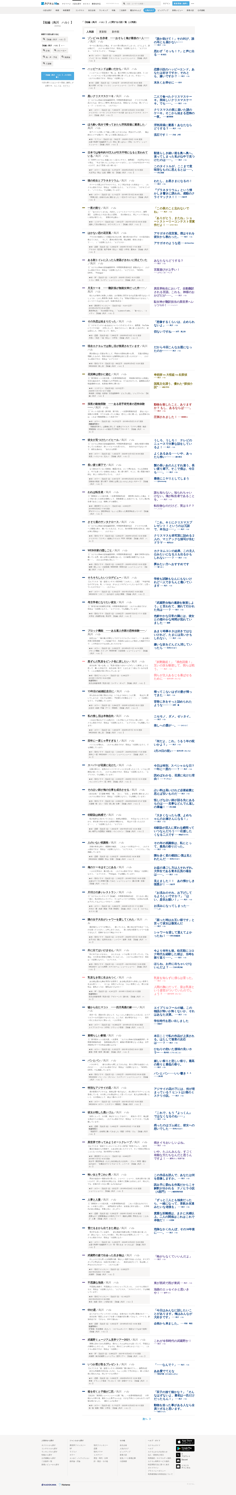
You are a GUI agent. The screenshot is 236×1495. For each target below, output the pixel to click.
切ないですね (163, 331)
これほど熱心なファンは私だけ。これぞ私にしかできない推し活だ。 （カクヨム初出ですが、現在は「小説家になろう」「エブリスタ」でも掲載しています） (119, 723)
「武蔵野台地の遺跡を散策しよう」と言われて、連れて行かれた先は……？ (174, 606)
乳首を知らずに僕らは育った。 (174, 978)
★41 (90, 752)
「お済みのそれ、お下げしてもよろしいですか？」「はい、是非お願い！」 (173, 896)
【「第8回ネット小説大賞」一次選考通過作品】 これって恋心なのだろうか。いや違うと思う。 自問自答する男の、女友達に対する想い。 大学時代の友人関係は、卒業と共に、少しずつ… (118, 1206)
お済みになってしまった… (171, 905)
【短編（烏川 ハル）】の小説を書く (57, 76)
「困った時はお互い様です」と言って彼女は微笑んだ (174, 921)
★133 (91, 83)
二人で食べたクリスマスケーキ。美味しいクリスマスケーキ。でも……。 (173, 100)
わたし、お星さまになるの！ (173, 181)
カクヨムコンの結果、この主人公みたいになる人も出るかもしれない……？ (174, 554)
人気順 (90, 31)
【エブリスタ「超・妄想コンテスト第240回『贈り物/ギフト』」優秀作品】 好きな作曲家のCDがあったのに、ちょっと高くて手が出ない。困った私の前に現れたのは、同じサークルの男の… (118, 1371)
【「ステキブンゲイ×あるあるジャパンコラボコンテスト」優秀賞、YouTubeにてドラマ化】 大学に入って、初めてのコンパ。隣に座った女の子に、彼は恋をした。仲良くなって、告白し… (118, 328)
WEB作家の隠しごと (100, 550)
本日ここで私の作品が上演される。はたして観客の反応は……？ (174, 1039)
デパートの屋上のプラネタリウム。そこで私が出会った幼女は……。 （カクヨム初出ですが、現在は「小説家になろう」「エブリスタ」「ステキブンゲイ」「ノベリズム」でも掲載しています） (119, 187)
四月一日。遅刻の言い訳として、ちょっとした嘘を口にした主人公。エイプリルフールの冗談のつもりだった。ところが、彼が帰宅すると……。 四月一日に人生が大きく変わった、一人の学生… (119, 1017)
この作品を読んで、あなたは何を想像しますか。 (174, 1176)
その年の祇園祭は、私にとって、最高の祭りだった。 (173, 844)
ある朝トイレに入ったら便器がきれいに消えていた (117, 260)
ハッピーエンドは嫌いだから (104, 69)
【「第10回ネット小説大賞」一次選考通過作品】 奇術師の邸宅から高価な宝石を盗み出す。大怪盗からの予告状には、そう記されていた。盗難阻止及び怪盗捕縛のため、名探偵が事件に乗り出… (119, 381)
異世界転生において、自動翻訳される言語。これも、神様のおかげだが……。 (174, 292)
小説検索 (123, 1461)
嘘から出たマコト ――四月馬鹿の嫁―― (112, 1007)
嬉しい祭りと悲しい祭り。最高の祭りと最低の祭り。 (174, 1062)
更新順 (103, 31)
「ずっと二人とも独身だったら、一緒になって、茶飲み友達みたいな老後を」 (174, 1203)
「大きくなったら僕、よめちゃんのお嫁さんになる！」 (173, 817)
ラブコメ (97, 139)
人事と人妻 (94, 1199)
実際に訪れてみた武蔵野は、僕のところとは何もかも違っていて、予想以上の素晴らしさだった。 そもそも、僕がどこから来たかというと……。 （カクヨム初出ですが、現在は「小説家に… (119, 1346)
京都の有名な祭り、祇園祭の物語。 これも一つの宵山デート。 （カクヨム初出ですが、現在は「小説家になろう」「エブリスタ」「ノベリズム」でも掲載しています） (119, 849)
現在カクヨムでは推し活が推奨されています (114, 346)
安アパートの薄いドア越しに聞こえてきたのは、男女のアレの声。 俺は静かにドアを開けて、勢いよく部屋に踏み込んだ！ (118, 133)
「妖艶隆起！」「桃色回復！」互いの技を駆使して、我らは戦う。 (174, 665)
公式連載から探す (49, 1458)
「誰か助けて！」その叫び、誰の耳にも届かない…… (174, 40)
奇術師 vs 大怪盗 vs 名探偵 (170, 374)
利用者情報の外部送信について (160, 1474)
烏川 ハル (96, 41)
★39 (90, 801)
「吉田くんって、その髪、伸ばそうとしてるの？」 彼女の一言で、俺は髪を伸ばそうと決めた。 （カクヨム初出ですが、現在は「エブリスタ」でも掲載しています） (118, 1119)
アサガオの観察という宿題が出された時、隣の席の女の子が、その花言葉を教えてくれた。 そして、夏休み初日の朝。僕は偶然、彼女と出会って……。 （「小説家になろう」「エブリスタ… (119, 239)
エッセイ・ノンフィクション (79, 1458)
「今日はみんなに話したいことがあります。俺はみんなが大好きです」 (173, 1314)
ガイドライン (153, 1467)
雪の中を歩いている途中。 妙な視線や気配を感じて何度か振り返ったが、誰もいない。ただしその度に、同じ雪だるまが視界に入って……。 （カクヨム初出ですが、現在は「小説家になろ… (118, 1235)
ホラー (98, 55)
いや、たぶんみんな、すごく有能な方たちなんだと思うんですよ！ (173, 1155)
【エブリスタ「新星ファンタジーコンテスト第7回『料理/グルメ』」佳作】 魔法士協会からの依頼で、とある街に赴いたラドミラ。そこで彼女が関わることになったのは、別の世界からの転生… (119, 1149)
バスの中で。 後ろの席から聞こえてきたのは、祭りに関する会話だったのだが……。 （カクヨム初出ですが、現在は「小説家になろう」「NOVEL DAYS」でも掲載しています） (118, 1067)
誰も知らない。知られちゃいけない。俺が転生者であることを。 (174, 496)
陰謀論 (67, 57)
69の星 (92, 1310)
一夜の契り (94, 208)
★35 (90, 856)
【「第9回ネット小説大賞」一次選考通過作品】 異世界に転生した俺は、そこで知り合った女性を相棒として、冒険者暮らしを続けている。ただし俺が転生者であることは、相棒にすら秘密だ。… (119, 499)
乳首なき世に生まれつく (102, 977)
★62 (90, 277)
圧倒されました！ (165, 417)
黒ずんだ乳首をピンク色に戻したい (108, 661)
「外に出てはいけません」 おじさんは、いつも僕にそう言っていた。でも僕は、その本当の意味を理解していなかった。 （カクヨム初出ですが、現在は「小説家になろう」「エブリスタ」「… (118, 957)
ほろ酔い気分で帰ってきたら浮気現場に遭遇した (116, 124)
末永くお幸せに (164, 82)
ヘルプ (150, 1448)
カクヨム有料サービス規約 (158, 1461)
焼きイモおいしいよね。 (170, 1142)
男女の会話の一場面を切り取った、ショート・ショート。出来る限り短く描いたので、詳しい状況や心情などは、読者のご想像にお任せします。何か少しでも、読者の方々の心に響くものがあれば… (119, 1181)
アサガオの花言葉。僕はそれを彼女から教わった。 (174, 235)
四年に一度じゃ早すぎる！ (103, 740)
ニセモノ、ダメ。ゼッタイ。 (173, 716)
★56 (90, 363)
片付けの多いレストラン (102, 892)
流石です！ (161, 134)
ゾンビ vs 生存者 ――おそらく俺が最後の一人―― (118, 38)
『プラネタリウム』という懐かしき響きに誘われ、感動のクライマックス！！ (174, 193)
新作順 (115, 31)
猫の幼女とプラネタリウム (103, 180)
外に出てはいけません (101, 950)
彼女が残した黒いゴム (101, 1112)
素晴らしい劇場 (97, 1035)
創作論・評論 (75, 1461)
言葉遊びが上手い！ (167, 269)
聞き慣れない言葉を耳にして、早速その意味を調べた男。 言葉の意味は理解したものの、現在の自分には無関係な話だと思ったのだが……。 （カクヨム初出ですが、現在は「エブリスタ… (118, 356)
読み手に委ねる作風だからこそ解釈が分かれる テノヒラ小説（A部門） (174, 1188)
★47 (90, 591)
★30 (90, 1353)
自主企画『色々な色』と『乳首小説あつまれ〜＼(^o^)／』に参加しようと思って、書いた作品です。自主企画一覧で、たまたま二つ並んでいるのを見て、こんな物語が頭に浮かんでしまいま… (118, 668)
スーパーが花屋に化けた (102, 765)
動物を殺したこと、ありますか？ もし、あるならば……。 (173, 406)
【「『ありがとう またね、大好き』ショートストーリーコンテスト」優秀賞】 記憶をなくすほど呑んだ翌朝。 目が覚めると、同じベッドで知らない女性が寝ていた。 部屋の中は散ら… (118, 214)
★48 (90, 305)
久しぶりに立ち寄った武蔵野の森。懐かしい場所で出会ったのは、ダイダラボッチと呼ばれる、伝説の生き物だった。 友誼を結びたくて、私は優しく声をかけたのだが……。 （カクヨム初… (119, 1262)
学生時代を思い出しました (171, 1021)
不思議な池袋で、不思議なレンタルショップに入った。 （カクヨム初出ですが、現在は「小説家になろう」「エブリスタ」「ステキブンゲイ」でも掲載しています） (119, 1289)
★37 (90, 1188)
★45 (90, 421)
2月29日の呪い (163, 750)
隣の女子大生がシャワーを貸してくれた (111, 919)
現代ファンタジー (101, 675)
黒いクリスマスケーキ (101, 96)
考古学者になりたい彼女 (102, 602)
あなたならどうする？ (169, 260)
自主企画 (123, 1445)
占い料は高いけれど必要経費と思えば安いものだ (174, 792)
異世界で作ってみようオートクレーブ (110, 1142)
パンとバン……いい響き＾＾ (173, 1073)
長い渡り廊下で (97, 465)
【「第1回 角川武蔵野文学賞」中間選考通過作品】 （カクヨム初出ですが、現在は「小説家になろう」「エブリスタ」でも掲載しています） (118, 607)
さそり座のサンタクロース (103, 522)
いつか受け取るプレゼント (103, 1364)
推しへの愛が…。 (165, 725)
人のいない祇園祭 (98, 842)
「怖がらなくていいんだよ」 (173, 1256)
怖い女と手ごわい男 (99, 1174)
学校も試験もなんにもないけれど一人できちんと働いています (173, 582)
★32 (90, 829)
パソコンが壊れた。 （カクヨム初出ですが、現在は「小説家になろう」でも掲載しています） (118, 746)
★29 (90, 1296)
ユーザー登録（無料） (63, 82)
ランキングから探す (49, 1451)
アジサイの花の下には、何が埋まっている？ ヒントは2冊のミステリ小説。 (174, 1092)
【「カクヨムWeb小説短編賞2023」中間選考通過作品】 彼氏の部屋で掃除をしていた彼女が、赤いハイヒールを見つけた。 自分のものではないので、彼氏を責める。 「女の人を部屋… (118, 446)
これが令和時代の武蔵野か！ (172, 1340)
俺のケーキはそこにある (102, 867)
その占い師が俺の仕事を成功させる (108, 789)
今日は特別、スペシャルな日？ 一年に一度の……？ (175, 767)
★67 (90, 170)
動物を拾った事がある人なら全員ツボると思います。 (174, 1406)
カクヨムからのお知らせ (157, 1451)
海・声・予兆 (51, 57)
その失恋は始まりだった (102, 321)
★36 (90, 937)
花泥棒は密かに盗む (99, 374)
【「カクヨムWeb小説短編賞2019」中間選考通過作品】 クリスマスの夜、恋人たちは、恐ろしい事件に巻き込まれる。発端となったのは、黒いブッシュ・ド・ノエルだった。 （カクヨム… (118, 103)
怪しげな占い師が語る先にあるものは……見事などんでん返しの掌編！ (174, 803)
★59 (90, 139)
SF (95, 277)
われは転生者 (95, 492)
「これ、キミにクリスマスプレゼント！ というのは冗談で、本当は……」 (173, 526)
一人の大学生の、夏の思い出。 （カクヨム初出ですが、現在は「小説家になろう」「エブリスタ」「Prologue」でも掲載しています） (118, 872)
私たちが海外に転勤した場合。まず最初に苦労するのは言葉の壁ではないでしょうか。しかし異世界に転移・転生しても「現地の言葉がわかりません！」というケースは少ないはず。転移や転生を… (119, 298)
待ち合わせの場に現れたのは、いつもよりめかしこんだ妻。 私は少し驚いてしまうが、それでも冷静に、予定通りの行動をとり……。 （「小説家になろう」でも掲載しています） (118, 698)
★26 (90, 1126)
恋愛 (97, 83)
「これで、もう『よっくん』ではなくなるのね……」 (173, 1114)
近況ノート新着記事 (128, 1458)
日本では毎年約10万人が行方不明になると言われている (118, 154)
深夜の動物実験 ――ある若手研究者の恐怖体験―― (116, 405)
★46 (90, 388)
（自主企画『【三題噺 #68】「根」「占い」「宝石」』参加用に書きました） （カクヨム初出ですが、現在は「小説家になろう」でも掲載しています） (119, 795)
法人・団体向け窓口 (156, 1454)
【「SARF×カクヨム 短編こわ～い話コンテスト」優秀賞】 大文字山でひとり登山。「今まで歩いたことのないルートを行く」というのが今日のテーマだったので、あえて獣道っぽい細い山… (119, 162)
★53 (90, 335)
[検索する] (124, 3)
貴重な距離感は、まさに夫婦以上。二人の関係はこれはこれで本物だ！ (174, 1217)
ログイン (166, 3)
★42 (90, 506)
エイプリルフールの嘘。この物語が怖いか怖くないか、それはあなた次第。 (174, 1011)
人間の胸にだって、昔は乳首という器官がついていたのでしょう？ (174, 990)
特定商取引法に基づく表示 (158, 1464)
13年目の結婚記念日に (101, 691)
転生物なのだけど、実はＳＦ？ (174, 505)
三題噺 (48, 63)
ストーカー (62, 50)
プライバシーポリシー (157, 1470)
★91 (90, 110)
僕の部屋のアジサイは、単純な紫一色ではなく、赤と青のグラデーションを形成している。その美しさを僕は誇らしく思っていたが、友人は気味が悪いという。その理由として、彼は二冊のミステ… (119, 1094)
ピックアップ (125, 1451)
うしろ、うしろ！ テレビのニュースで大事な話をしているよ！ (173, 444)
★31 (90, 1213)
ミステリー (98, 222)
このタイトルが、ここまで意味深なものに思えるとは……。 (174, 168)
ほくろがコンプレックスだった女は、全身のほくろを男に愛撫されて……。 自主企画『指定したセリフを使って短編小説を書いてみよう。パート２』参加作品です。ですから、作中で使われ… (119, 1316)
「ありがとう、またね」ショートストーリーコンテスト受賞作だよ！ (174, 221)
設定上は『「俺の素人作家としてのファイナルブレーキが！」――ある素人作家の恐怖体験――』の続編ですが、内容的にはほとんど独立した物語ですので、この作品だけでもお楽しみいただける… (119, 641)
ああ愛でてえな (164, 1371)
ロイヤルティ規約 (164, 1458)
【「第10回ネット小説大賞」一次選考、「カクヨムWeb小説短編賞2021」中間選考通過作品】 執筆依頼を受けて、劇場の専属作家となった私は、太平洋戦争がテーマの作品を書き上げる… (118, 1042)
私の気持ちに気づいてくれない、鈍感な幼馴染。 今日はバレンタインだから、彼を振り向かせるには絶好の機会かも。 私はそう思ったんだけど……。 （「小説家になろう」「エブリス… (118, 821)
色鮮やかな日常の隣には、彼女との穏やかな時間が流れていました (174, 619)
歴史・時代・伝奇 (101, 1458)
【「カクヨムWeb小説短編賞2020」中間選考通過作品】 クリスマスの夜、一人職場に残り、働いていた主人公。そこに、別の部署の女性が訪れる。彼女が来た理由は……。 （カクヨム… (119, 528)
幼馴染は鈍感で (97, 815)
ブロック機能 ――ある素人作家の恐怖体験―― (116, 630)
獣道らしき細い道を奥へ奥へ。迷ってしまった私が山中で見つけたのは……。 (174, 156)
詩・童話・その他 (101, 1461)
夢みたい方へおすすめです (171, 564)
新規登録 (181, 3)
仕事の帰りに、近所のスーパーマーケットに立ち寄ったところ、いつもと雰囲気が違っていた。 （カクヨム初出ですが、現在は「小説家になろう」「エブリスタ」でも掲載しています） (119, 772)
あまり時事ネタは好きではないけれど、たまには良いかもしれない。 (173, 635)
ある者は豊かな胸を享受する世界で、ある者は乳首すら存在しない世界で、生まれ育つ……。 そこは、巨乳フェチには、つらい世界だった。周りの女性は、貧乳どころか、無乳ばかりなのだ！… (119, 984)
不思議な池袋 (95, 1282)
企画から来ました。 (167, 1323)
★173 (91, 55)
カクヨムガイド (154, 1445)
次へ (145, 1418)
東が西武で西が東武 (167, 1283)
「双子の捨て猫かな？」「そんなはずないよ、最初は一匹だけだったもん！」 (174, 1395)
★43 (90, 613)
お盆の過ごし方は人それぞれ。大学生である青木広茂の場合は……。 (174, 871)
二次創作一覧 (47, 1461)
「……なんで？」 (165, 1364)
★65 (90, 194)
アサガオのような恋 (167, 243)
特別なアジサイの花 (99, 1087)
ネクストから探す (49, 1445)
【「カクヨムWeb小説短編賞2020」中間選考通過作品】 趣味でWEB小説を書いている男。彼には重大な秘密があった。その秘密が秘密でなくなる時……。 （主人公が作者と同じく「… (119, 557)
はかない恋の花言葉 (99, 233)
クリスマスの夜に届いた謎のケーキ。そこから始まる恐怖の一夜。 (174, 113)
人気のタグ (124, 1448)
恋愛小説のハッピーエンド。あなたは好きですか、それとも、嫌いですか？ (174, 73)
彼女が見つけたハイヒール (103, 440)
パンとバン (94, 1060)
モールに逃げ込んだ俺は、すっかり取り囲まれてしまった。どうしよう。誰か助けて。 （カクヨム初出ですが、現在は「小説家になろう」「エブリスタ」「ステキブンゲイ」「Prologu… (119, 48)
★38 (90, 991)
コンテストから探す (49, 1448)
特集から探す (47, 1454)
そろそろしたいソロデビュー (104, 577)
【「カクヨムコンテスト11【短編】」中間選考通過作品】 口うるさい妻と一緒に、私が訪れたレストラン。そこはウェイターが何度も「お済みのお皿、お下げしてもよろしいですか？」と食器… (119, 899)
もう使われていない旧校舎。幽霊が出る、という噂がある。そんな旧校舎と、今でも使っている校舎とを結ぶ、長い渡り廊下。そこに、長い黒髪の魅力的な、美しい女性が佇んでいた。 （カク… (119, 471)
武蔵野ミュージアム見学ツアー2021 (109, 1339)
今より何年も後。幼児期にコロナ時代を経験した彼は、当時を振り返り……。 (174, 954)
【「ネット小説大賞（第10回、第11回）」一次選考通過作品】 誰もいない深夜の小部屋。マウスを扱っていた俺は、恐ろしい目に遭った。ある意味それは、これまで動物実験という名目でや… (119, 414)
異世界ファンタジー (102, 305)
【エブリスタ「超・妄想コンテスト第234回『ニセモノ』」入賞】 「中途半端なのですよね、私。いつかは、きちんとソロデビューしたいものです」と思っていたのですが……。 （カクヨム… (119, 584)
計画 (48, 50)
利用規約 (151, 1458)
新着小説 (123, 1454)
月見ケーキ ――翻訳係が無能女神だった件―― (116, 288)
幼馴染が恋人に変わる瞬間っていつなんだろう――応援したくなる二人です (174, 831)
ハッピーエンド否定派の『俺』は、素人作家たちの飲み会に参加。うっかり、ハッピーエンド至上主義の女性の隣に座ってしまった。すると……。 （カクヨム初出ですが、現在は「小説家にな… (118, 75)
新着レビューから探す (50, 1464)
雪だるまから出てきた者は (103, 1228)
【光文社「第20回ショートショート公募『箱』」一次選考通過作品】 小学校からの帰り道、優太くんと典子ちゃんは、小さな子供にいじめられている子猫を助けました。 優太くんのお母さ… (119, 1398)
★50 (90, 454)
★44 (90, 648)
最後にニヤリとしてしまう (171, 478)
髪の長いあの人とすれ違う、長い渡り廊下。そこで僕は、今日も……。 (174, 469)
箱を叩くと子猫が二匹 (101, 1391)
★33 (90, 705)
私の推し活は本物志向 (101, 716)
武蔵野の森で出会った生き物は (106, 1255)
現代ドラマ (98, 363)
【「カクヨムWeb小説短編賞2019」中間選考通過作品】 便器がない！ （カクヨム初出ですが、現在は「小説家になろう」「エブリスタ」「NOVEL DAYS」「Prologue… (119, 270)
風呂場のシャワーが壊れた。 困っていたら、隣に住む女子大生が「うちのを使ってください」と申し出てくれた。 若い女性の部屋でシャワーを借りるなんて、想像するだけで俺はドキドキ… (118, 930)
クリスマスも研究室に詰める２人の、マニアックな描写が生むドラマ (174, 539)
